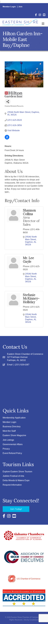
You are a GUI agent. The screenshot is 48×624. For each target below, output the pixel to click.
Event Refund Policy (12, 453)
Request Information (12, 485)
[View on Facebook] (7, 139)
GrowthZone (34, 619)
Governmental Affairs (13, 444)
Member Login (9, 6)
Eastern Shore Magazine (14, 435)
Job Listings (8, 440)
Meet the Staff (9, 431)
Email (10, 365)
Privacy (6, 449)
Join (20, 6)
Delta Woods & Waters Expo (16, 480)
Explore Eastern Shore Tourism (17, 471)
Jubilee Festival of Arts (13, 476)
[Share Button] (8, 102)
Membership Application (14, 418)
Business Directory (12, 426)
